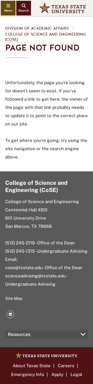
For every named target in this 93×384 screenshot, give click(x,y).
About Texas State (32, 365)
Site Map (13, 298)
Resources (19, 334)
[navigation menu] (8, 8)
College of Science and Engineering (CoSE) (45, 37)
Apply (57, 374)
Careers (66, 365)
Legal (76, 374)
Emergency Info (27, 374)
